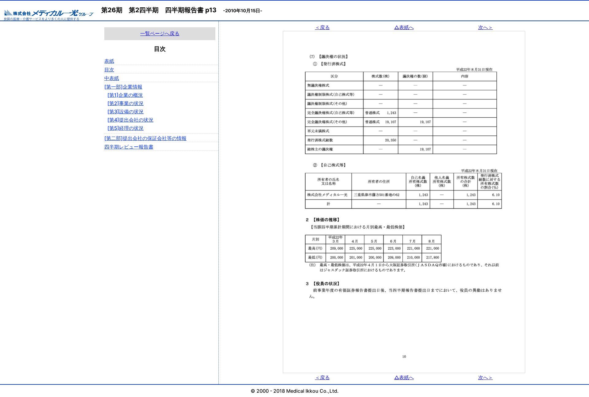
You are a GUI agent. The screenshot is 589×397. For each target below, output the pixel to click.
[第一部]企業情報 (123, 87)
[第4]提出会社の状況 (130, 120)
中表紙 (111, 78)
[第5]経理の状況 (125, 128)
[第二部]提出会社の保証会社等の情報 (145, 138)
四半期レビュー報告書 (128, 147)
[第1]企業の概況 (125, 95)
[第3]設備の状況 (125, 111)
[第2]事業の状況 (125, 103)
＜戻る (322, 27)
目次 (109, 69)
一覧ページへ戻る (159, 33)
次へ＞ (485, 27)
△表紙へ (404, 27)
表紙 (109, 61)
